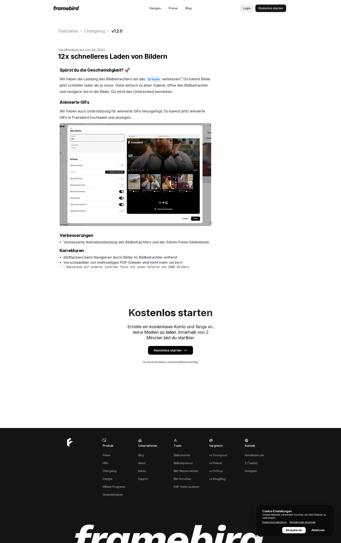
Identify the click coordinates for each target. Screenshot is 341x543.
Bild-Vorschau (182, 478)
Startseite (68, 31)
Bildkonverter (182, 455)
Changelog (94, 31)
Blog (188, 8)
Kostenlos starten (168, 350)
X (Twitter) (251, 463)
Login (247, 8)
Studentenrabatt (113, 494)
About (142, 463)
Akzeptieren (294, 530)
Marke (142, 471)
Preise (173, 8)
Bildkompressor (183, 463)
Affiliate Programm (114, 486)
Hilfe (105, 463)
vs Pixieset (215, 463)
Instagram (251, 471)
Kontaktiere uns (254, 455)
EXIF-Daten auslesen (186, 486)
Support (143, 478)
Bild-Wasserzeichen (186, 471)
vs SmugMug (217, 478)
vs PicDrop (216, 471)
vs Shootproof (218, 455)
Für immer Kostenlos (154, 362)
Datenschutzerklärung (274, 522)
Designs (155, 8)
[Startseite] (67, 8)
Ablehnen (318, 530)
